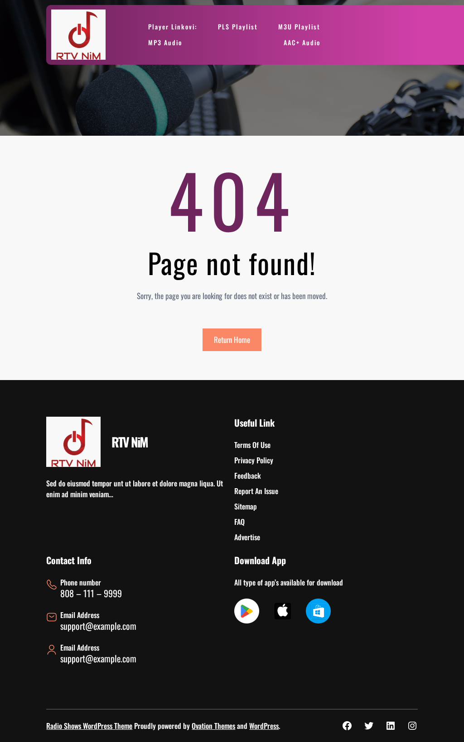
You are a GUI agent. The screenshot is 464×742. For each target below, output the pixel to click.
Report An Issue (256, 490)
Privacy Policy (253, 460)
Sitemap (245, 506)
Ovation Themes (213, 725)
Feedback (247, 475)
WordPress (264, 725)
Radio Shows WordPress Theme (89, 725)
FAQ (239, 521)
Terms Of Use (252, 444)
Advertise (247, 537)
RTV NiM (129, 442)
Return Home (232, 339)
